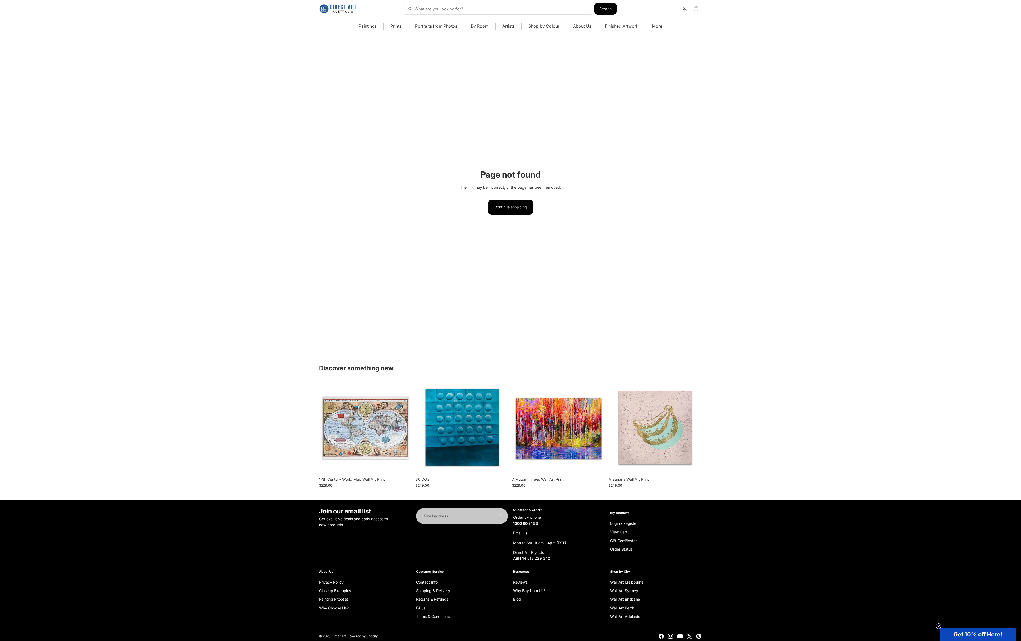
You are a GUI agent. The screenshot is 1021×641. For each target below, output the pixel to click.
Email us (520, 533)
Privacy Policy (331, 582)
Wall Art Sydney (624, 590)
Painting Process (333, 599)
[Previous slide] (327, 428)
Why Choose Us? (334, 608)
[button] (978, 634)
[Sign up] (499, 516)
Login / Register (624, 523)
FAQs (420, 608)
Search (605, 8)
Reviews (520, 582)
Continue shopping (510, 207)
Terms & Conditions (433, 616)
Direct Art (338, 636)
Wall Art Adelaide (625, 616)
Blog (517, 599)
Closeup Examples (335, 590)
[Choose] (404, 466)
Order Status (621, 549)
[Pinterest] (699, 636)
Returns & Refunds (432, 599)
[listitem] (657, 26)
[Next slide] (404, 428)
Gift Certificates (623, 540)
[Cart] (696, 9)
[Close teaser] (938, 626)
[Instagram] (670, 636)
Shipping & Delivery (433, 590)
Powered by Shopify (363, 636)
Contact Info (427, 582)
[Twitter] (689, 636)
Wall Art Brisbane (625, 599)
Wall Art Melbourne (626, 582)
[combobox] (498, 8)
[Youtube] (680, 636)
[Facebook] (661, 636)
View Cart (618, 532)
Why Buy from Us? (529, 590)
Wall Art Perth (622, 608)
